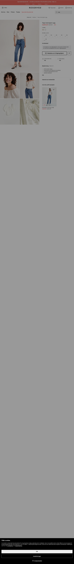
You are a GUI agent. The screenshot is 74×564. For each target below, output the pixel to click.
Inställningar (37, 556)
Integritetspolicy (18, 545)
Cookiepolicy (10, 545)
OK (37, 551)
